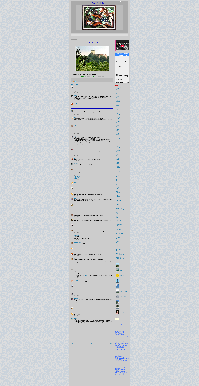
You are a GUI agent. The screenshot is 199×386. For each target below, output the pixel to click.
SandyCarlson (76, 193)
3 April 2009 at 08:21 (76, 155)
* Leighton (118, 137)
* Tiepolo (117, 166)
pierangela (76, 298)
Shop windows (118, 240)
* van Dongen (118, 170)
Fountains (118, 196)
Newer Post (74, 343)
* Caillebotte (118, 100)
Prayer (117, 230)
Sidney (75, 247)
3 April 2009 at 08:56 (76, 160)
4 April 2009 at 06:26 (76, 250)
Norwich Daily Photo (83, 172)
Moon (117, 212)
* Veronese (118, 172)
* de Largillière (118, 116)
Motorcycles (118, 213)
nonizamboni (76, 285)
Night (117, 217)
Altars (117, 178)
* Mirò (117, 142)
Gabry (75, 86)
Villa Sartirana (118, 257)
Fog (117, 195)
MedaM (75, 198)
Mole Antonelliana (119, 208)
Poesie (117, 228)
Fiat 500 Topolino (122, 270)
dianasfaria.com (77, 280)
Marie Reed (76, 103)
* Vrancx (117, 175)
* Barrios (117, 88)
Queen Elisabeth (119, 232)
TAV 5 (121, 301)
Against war (122, 312)
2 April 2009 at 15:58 (76, 122)
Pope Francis (118, 229)
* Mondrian (118, 145)
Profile (74, 35)
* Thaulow (118, 164)
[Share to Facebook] (74, 81)
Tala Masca (76, 163)
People (117, 221)
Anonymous (76, 235)
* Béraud (117, 93)
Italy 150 (117, 201)
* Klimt (117, 133)
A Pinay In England (77, 176)
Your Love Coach (76, 177)
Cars (117, 183)
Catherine (76, 95)
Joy (74, 168)
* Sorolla (117, 162)
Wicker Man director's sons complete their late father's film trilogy (122, 64)
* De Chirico (118, 114)
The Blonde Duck (77, 125)
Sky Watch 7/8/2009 (123, 291)
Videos (117, 255)
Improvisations (112, 35)
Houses (117, 199)
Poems (117, 226)
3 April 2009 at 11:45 (76, 190)
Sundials (88, 35)
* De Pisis (118, 117)
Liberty (117, 204)
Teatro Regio (118, 249)
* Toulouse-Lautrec (119, 167)
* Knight (117, 134)
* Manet (117, 139)
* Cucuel (117, 112)
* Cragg (117, 110)
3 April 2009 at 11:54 (76, 195)
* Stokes (117, 163)
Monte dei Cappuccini (120, 209)
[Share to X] (75, 81)
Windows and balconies (120, 258)
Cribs (117, 188)
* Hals (117, 130)
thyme (75, 219)
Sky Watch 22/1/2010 (123, 296)
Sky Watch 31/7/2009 (123, 280)
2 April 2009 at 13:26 (76, 114)
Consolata (118, 187)
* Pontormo (118, 151)
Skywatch (118, 241)
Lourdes (117, 205)
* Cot (117, 108)
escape (75, 182)
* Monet (117, 146)
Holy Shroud (118, 197)
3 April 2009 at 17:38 (76, 211)
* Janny (117, 131)
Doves (117, 191)
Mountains (105, 35)
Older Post (110, 343)
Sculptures (118, 237)
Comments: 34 (74, 84)
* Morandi (118, 147)
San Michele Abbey (119, 233)
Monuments (118, 211)
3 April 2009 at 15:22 (76, 201)
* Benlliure (118, 92)
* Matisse (118, 141)
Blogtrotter (86, 275)
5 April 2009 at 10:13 (76, 277)
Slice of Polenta (119, 242)
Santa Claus (118, 234)
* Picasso (118, 150)
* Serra (117, 159)
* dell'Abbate (118, 121)
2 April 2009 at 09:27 (76, 100)
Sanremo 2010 (122, 275)
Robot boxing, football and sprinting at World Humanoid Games (121, 75)
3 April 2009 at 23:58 (76, 232)
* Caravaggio (118, 102)
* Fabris (117, 125)
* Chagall (117, 106)
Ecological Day (118, 192)
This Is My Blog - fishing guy (79, 187)
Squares (117, 245)
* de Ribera (118, 118)
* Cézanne (118, 105)
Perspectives (118, 222)
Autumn (117, 180)
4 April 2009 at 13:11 (76, 255)
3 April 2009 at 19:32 (76, 221)
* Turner (117, 168)
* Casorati (118, 104)
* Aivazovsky (118, 87)
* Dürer (117, 122)
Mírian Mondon (77, 318)
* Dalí (117, 113)
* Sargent (117, 158)
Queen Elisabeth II (80, 35)
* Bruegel (117, 98)
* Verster (117, 174)
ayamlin (75, 204)
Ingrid (75, 158)
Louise (75, 214)
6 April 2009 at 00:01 (76, 290)
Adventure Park (119, 176)
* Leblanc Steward (119, 135)
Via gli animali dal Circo (120, 254)
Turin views (118, 253)
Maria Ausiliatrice (119, 207)
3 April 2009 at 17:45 (76, 216)
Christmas (118, 184)
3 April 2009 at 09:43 (76, 179)
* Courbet (118, 109)
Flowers (99, 35)
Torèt (117, 250)
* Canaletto (118, 101)
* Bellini (117, 89)
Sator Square (118, 236)
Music (117, 216)
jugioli (75, 117)
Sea (117, 238)
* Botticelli (118, 97)
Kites (117, 203)
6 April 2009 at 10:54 (76, 315)
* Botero (117, 96)
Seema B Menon (77, 313)
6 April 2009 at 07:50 (76, 295)
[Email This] (73, 81)
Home (92, 343)
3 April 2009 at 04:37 (76, 133)
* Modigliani (118, 143)
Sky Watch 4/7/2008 (123, 286)
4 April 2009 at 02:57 (76, 239)
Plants (117, 225)
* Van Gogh (118, 171)
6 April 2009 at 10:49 (76, 310)
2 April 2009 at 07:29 (76, 92)
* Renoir (117, 155)
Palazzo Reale (118, 220)
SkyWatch (94, 35)
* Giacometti (118, 129)
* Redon (117, 154)
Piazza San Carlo (119, 224)
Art (116, 179)
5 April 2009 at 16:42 (76, 282)
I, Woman (75, 178)
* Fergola (117, 126)
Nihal (75, 258)
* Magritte (118, 138)
